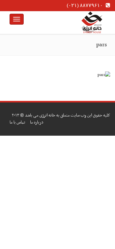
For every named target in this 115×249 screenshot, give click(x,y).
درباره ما (36, 122)
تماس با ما (17, 122)
